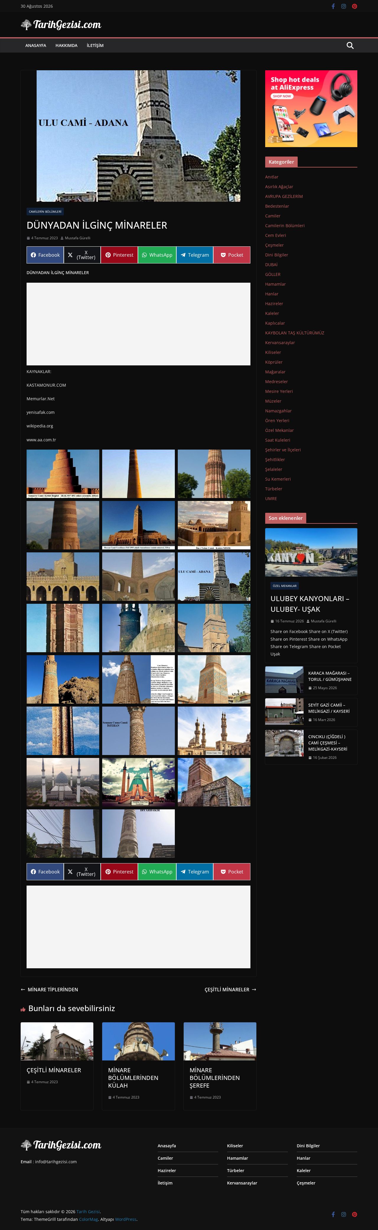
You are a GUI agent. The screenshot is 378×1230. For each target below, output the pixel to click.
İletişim (95, 45)
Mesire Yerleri (279, 391)
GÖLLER (273, 274)
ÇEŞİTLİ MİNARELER (227, 989)
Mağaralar (275, 372)
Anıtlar (271, 177)
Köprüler (274, 362)
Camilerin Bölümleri (45, 211)
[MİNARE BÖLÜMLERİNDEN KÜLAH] (138, 1026)
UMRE (271, 498)
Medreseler (276, 381)
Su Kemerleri (278, 479)
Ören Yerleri (277, 420)
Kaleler (272, 313)
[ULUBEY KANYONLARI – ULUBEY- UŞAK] (311, 552)
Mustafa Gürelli (77, 237)
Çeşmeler (274, 245)
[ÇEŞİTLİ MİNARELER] (57, 1026)
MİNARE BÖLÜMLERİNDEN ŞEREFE (215, 1077)
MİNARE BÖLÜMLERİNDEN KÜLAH (133, 1077)
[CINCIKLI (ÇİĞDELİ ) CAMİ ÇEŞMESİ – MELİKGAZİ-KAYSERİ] (284, 747)
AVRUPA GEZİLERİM (284, 196)
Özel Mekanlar (279, 430)
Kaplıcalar (275, 323)
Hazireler (274, 303)
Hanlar (271, 294)
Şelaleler (273, 469)
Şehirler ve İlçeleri (283, 450)
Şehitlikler (275, 459)
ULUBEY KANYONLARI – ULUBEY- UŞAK (310, 603)
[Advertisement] (138, 324)
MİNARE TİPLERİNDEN (53, 989)
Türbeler (273, 489)
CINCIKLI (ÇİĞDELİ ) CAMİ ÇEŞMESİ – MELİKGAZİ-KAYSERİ (327, 743)
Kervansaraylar (280, 342)
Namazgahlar (278, 411)
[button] (63, 474)
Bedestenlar (277, 206)
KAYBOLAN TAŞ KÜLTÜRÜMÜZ (294, 333)
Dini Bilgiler (276, 255)
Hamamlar (275, 284)
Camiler (273, 216)
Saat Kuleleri (277, 440)
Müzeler (273, 401)
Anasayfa (35, 45)
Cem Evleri (275, 235)
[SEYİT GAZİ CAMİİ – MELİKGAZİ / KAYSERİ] (284, 712)
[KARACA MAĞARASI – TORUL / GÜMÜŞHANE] (284, 680)
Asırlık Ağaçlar (279, 186)
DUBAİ (271, 264)
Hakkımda (66, 45)
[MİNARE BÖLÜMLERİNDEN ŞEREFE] (220, 1026)
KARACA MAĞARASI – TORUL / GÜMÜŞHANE (330, 676)
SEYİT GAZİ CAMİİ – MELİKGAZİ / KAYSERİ (329, 708)
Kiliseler (273, 352)
